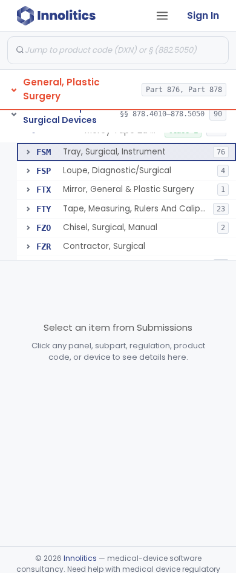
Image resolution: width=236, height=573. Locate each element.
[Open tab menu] (162, 15)
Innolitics (80, 558)
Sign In (203, 15)
